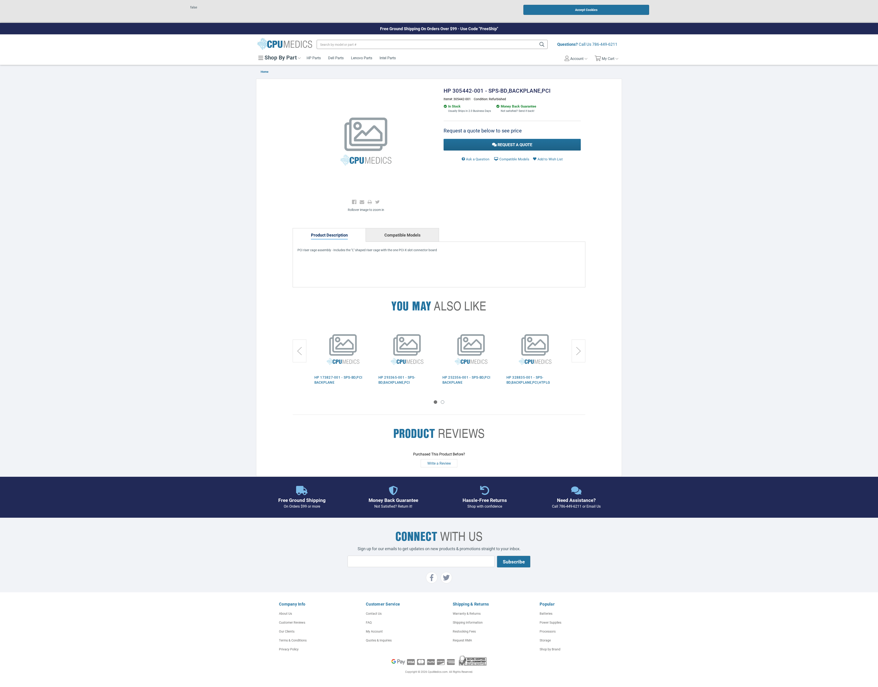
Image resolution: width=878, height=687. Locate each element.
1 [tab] (435, 402)
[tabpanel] (343, 358)
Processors (548, 631)
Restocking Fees (464, 631)
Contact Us (374, 613)
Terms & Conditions (293, 640)
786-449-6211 (604, 44)
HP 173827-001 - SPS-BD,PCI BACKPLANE (338, 380)
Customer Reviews (292, 622)
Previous (299, 350)
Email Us (593, 506)
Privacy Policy (289, 649)
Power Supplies (550, 622)
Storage (545, 640)
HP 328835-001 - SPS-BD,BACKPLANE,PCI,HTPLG (528, 380)
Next (578, 350)
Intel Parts (388, 57)
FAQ (369, 622)
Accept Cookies (586, 10)
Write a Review (439, 463)
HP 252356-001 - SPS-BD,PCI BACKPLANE (466, 380)
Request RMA (462, 640)
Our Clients (286, 631)
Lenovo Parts (361, 57)
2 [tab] (442, 402)
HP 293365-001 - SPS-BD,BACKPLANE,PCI (396, 380)
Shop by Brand (550, 649)
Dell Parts (336, 57)
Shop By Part (280, 57)
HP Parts (314, 57)
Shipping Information (468, 622)
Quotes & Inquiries (379, 640)
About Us (285, 613)
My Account (374, 631)
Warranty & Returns (467, 613)
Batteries (546, 613)
